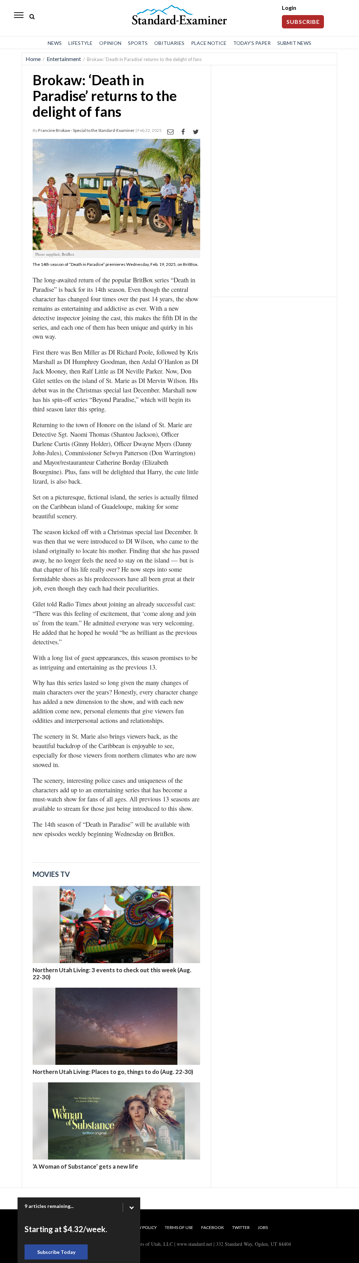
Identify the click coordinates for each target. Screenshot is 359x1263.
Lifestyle (80, 43)
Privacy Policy (141, 1227)
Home (33, 58)
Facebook (212, 1227)
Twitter (241, 1227)
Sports (138, 43)
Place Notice (208, 43)
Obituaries (169, 43)
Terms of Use (179, 1227)
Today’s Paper (252, 43)
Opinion (110, 43)
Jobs (263, 1227)
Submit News (294, 43)
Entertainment (64, 58)
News (55, 43)
